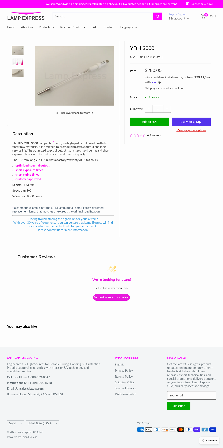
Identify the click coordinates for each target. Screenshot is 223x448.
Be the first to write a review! (111, 297)
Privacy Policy (124, 370)
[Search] (157, 16)
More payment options (191, 130)
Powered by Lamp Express (22, 436)
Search (119, 364)
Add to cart (149, 121)
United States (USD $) (40, 423)
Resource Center (71, 27)
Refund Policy (124, 376)
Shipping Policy (125, 382)
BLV (132, 57)
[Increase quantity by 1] (167, 109)
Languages (126, 27)
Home (11, 27)
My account (177, 18)
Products (44, 27)
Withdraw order (125, 394)
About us (27, 27)
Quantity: (136, 109)
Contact (109, 27)
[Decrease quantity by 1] (148, 109)
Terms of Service (125, 388)
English (12, 423)
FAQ (94, 27)
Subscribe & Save (202, 3)
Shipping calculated (157, 88)
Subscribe (178, 406)
